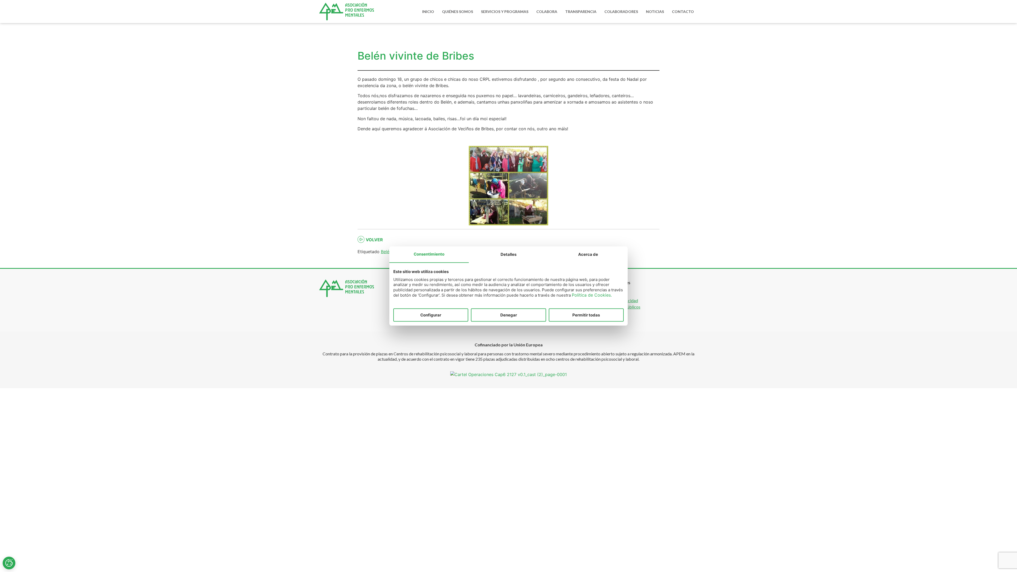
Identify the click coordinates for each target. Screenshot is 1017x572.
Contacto (683, 11)
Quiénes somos (457, 11)
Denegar (508, 314)
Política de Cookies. (592, 295)
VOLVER (374, 239)
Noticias (655, 11)
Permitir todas (586, 314)
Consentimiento (429, 253)
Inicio (428, 11)
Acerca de (588, 254)
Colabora (546, 11)
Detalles (508, 254)
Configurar (430, 314)
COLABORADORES (621, 11)
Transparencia (580, 11)
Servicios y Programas (504, 11)
